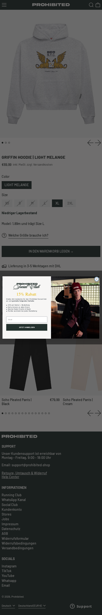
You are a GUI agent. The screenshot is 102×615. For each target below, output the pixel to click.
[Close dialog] (97, 279)
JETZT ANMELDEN (27, 327)
